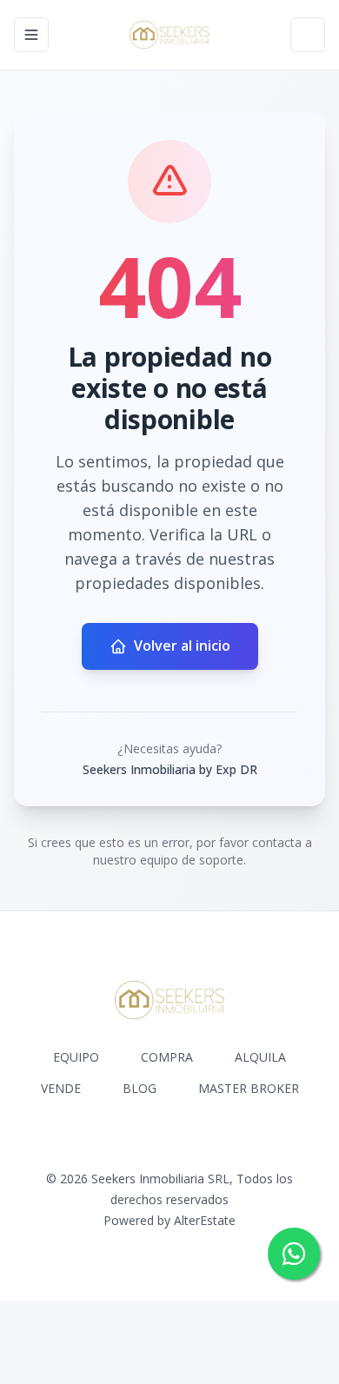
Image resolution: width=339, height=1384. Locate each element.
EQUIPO (76, 1057)
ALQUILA (260, 1057)
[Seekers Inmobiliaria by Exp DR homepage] (169, 35)
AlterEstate (205, 1220)
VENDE (61, 1088)
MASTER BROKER (248, 1088)
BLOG (139, 1088)
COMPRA (167, 1057)
